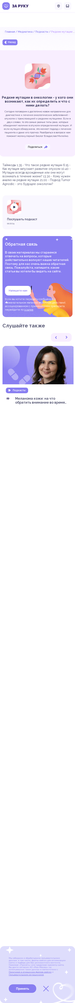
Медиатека (25, 31)
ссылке (28, 309)
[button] (56, 337)
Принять (22, 988)
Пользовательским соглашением (26, 975)
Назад (12, 42)
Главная (10, 31)
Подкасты (41, 31)
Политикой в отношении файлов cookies (30, 972)
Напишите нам (18, 290)
